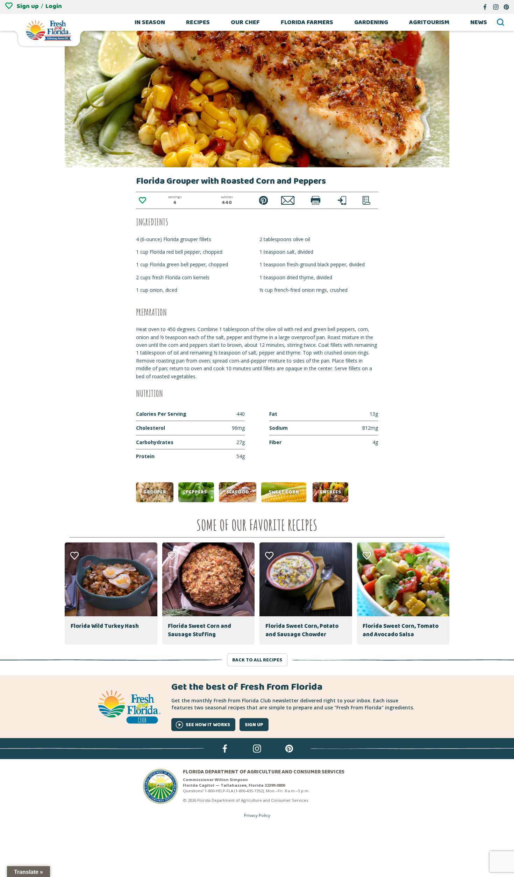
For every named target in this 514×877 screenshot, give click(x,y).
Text (342, 200)
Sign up (28, 6)
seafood (237, 492)
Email (287, 200)
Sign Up (254, 725)
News (478, 22)
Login (53, 6)
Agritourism (429, 22)
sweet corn (284, 492)
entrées (330, 492)
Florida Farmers (307, 22)
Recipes (198, 22)
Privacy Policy (257, 815)
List (366, 200)
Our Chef (245, 22)
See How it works (208, 725)
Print (315, 200)
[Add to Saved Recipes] (142, 200)
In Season (150, 22)
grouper (154, 492)
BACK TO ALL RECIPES (257, 660)
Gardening (371, 22)
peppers (196, 492)
